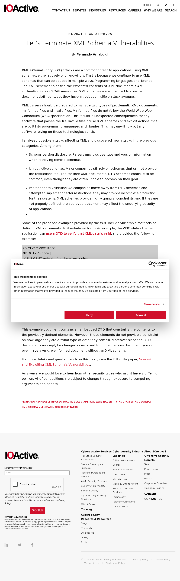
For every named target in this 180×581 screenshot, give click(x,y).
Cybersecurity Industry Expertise (128, 453)
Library (84, 537)
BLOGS (147, 5)
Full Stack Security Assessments (91, 458)
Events (148, 478)
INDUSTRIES (97, 10)
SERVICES (79, 10)
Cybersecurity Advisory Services (94, 497)
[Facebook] (173, 5)
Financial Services (123, 469)
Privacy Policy (140, 559)
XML (86, 402)
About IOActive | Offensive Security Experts (156, 455)
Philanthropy (151, 469)
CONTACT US (61, 10)
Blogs (84, 523)
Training (86, 509)
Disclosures (87, 533)
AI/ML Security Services (94, 481)
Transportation (120, 506)
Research (86, 528)
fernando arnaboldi (36, 402)
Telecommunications (124, 502)
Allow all (141, 315)
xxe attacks (69, 407)
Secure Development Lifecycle (93, 466)
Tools (84, 542)
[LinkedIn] (158, 5)
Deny (89, 315)
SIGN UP (37, 510)
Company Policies (154, 488)
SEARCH (170, 10)
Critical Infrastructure (124, 460)
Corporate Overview (155, 483)
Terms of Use (91, 563)
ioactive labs (72, 402)
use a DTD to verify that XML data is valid (78, 233)
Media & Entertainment (125, 484)
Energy (116, 465)
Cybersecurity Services (96, 451)
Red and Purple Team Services (93, 475)
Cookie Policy (162, 559)
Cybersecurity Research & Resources (96, 516)
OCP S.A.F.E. (88, 504)
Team (147, 464)
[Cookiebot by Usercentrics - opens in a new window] (151, 264)
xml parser (126, 402)
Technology (119, 497)
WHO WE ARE (153, 10)
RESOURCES (117, 10)
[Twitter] (165, 5)
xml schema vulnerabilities (41, 407)
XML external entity (103, 402)
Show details (152, 304)
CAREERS (134, 10)
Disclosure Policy (115, 563)
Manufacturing (120, 479)
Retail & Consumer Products (123, 490)
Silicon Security (89, 490)
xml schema (143, 402)
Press (147, 474)
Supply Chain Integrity (93, 486)
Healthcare (119, 474)
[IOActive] (22, 8)
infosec (56, 402)
